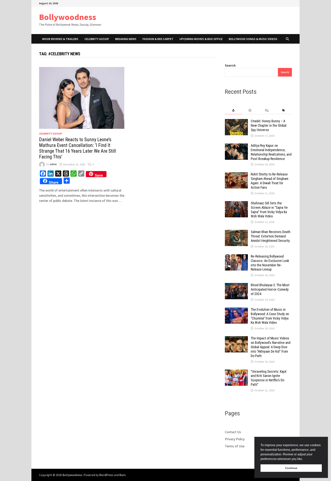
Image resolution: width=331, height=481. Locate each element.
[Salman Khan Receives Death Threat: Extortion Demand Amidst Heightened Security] (236, 232)
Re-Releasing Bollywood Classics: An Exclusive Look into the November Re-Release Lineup (270, 262)
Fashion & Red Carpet (158, 39)
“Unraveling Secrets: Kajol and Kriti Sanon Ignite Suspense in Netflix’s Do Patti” (268, 378)
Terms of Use (234, 446)
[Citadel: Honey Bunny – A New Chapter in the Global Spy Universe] (236, 121)
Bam (122, 475)
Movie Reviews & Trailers (60, 39)
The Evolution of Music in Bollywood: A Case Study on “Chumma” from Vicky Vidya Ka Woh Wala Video (270, 316)
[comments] (266, 110)
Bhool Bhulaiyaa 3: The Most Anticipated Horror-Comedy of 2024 (270, 289)
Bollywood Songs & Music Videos (253, 39)
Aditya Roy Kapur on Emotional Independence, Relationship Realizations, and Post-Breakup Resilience (271, 152)
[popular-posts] (233, 110)
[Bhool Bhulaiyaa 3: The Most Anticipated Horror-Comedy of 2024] (236, 285)
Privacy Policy (235, 439)
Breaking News (125, 39)
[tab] (233, 110)
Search (230, 65)
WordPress (106, 475)
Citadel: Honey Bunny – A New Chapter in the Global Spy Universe (268, 125)
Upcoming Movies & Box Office (201, 39)
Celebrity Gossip (96, 39)
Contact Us (233, 432)
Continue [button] (291, 468)
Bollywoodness (67, 17)
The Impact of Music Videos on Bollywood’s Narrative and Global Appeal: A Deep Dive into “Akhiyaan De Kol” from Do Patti (270, 347)
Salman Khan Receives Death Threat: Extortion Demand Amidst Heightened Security (270, 236)
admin (53, 164)
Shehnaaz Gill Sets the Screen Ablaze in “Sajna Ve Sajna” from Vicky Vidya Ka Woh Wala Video (269, 209)
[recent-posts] (250, 110)
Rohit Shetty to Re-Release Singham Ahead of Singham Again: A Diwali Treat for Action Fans (269, 180)
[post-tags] (283, 110)
